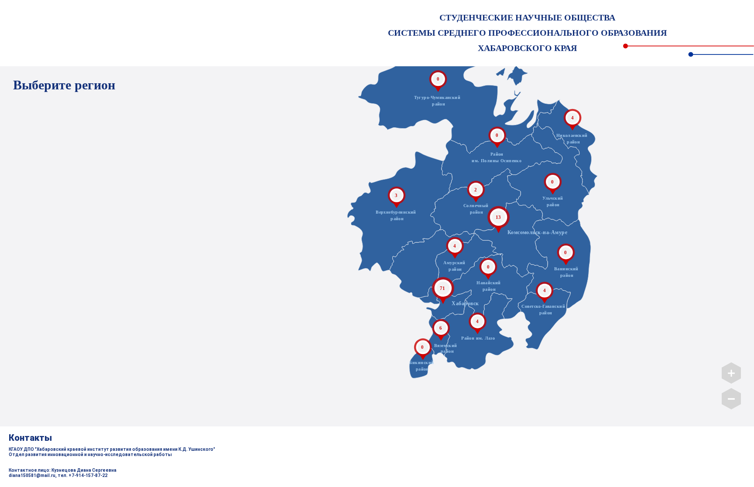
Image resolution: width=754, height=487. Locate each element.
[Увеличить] (731, 371)
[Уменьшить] (731, 397)
